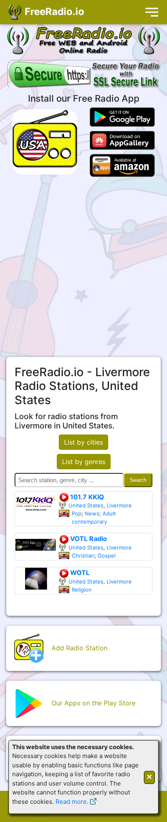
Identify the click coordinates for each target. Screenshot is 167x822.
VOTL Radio (88, 539)
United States (86, 505)
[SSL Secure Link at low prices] (84, 75)
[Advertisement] (83, 266)
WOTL (79, 573)
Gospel (107, 555)
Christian (83, 555)
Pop (76, 513)
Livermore (119, 505)
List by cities (83, 442)
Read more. (72, 801)
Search (138, 480)
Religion (82, 589)
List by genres (83, 462)
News (92, 513)
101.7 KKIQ (86, 497)
